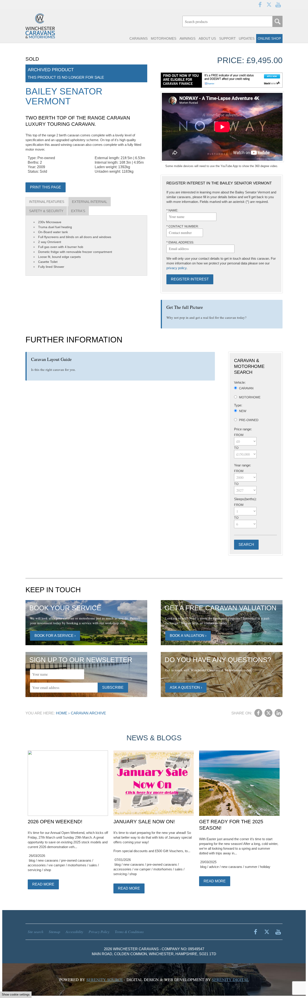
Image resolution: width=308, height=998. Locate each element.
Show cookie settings (16, 994)
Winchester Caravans (50, 26)
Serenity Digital (230, 979)
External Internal (89, 202)
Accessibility (74, 931)
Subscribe (113, 687)
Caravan (246, 388)
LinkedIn (279, 713)
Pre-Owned (248, 420)
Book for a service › (55, 636)
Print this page (45, 187)
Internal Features (46, 202)
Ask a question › (186, 687)
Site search (35, 931)
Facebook (259, 4)
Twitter (269, 4)
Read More (43, 884)
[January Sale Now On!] (153, 783)
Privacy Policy (99, 931)
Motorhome (249, 397)
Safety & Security (46, 211)
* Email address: (180, 242)
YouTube (278, 4)
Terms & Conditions (129, 931)
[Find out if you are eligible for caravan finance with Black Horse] (222, 80)
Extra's (78, 211)
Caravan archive (88, 713)
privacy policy (176, 268)
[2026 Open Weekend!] (68, 783)
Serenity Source (104, 979)
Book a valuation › (188, 636)
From (239, 435)
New (242, 411)
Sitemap (54, 931)
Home (61, 713)
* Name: (172, 210)
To (236, 448)
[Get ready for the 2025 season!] (239, 783)
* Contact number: (182, 226)
